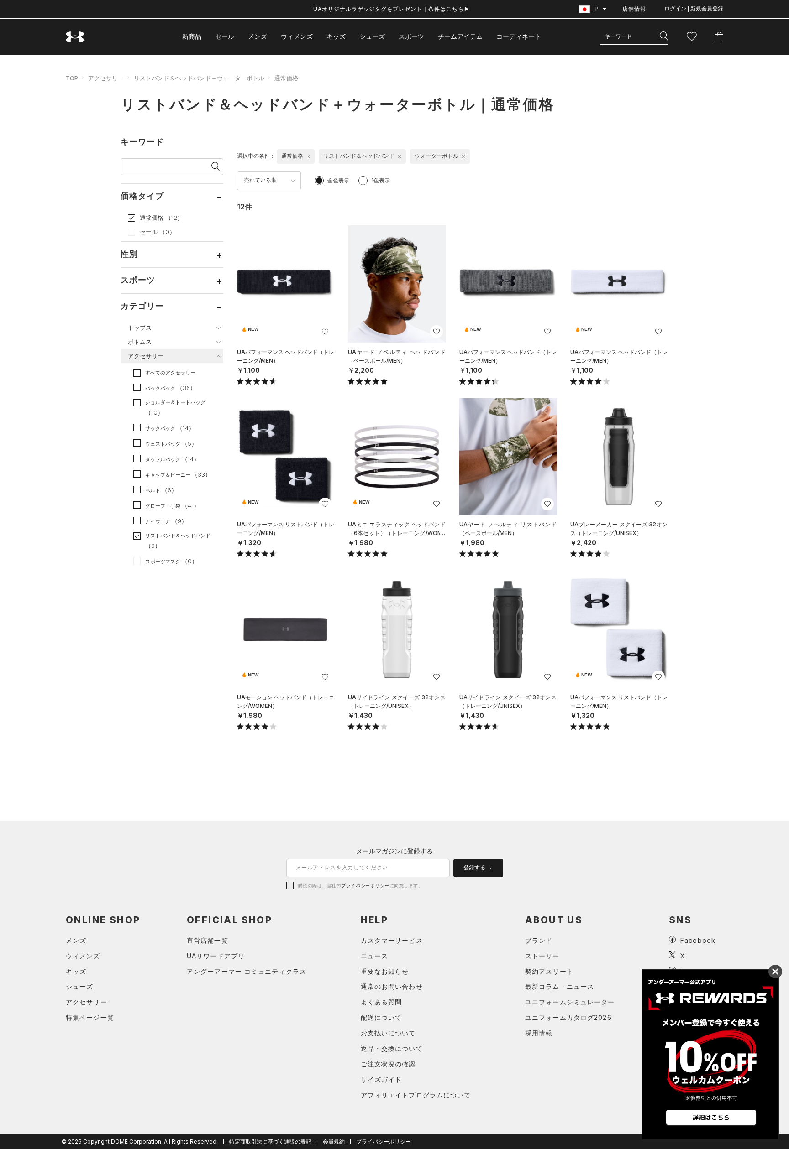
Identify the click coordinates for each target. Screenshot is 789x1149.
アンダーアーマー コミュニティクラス (246, 971)
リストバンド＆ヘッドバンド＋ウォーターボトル (199, 78)
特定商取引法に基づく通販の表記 (270, 1141)
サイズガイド (381, 1079)
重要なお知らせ (385, 971)
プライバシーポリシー (365, 885)
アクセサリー (106, 78)
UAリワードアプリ (216, 956)
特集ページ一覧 (90, 1017)
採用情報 (538, 1033)
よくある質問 (381, 1002)
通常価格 (286, 78)
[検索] (664, 36)
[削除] (308, 156)
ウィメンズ (297, 36)
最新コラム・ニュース (559, 986)
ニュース (374, 956)
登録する (475, 867)
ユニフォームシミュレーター (570, 1002)
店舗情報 (634, 8)
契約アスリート (549, 971)
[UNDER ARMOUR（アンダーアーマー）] (75, 36)
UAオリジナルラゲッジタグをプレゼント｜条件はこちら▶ (391, 8)
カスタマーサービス (392, 940)
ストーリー (542, 956)
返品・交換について (392, 1048)
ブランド (538, 940)
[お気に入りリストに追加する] (325, 331)
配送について (381, 1017)
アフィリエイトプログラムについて (416, 1095)
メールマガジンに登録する (394, 851)
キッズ (336, 36)
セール (224, 36)
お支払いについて (388, 1033)
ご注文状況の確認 (388, 1064)
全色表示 (338, 180)
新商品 (191, 36)
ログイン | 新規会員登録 (693, 8)
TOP (72, 78)
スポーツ (411, 36)
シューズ (372, 36)
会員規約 (334, 1141)
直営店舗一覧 (207, 940)
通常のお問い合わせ (392, 986)
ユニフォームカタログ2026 (568, 1017)
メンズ (257, 36)
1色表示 (380, 180)
